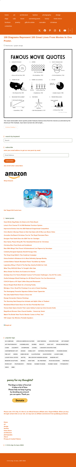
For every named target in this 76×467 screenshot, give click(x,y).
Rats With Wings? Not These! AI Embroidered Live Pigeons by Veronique (28, 248)
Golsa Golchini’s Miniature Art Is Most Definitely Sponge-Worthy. (25, 258)
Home (6, 422)
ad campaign (9, 341)
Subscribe (9, 161)
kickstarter (47, 354)
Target (51, 411)
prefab (29, 364)
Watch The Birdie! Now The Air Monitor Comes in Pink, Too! (23, 314)
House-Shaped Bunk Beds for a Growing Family (20, 285)
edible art (31, 351)
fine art (7, 354)
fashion (6, 428)
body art (50, 344)
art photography (11, 344)
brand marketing (62, 344)
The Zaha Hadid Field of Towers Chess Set (18, 294)
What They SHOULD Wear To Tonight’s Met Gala (20, 268)
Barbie (34, 344)
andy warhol (41, 341)
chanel (34, 347)
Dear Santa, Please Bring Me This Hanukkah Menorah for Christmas (26, 242)
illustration (36, 354)
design (23, 351)
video (7, 367)
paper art (8, 364)
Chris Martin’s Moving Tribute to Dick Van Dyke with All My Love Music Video (29, 232)
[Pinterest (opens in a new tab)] (50, 30)
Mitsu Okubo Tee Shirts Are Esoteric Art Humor (19, 271)
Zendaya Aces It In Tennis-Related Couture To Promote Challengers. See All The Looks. (33, 275)
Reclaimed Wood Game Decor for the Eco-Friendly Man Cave (24, 304)
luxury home (58, 354)
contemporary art (11, 351)
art (5, 424)
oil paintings (42, 360)
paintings (66, 360)
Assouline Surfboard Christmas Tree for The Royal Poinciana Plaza (26, 235)
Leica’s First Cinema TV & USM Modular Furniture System (23, 225)
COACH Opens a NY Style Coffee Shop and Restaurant (22, 281)
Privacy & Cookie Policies (12, 439)
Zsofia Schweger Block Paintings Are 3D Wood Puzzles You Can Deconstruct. (29, 278)
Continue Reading (11, 128)
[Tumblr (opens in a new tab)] (60, 30)
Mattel (23, 357)
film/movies (9, 45)
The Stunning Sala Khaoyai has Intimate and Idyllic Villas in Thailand (26, 301)
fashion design (62, 351)
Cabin (7, 347)
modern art (54, 357)
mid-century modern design (38, 357)
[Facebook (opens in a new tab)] (45, 30)
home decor (25, 354)
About (6, 437)
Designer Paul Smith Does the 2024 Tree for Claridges (21, 238)
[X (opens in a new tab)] (40, 30)
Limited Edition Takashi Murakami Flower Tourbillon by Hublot (24, 261)
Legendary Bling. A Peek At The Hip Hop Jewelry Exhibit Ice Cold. (25, 265)
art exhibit (65, 341)
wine (13, 367)
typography (64, 364)
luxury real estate (11, 357)
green (15, 354)
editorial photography (46, 351)
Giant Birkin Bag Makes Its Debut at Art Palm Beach (21, 222)
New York (31, 360)
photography (19, 364)
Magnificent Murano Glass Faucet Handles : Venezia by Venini (24, 311)
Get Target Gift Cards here (12, 210)
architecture (53, 341)
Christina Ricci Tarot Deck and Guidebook (18, 245)
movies (23, 360)
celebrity (15, 347)
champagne (25, 347)
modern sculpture (11, 360)
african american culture (25, 341)
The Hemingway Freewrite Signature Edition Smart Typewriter (24, 291)
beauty (41, 344)
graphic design (18, 45)
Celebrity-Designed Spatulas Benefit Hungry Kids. (20, 252)
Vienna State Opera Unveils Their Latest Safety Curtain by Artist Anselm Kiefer (30, 308)
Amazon (36, 411)
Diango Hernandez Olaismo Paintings (16, 298)
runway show (52, 364)
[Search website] (70, 30)
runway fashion (40, 364)
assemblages (24, 344)
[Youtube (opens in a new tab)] (65, 30)
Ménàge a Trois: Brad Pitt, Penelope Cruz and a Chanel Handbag (25, 288)
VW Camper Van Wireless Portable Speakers (18, 318)
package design (54, 360)
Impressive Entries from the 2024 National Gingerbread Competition (26, 228)
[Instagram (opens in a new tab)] (55, 30)
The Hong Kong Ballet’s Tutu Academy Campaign (20, 255)
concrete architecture (48, 347)
